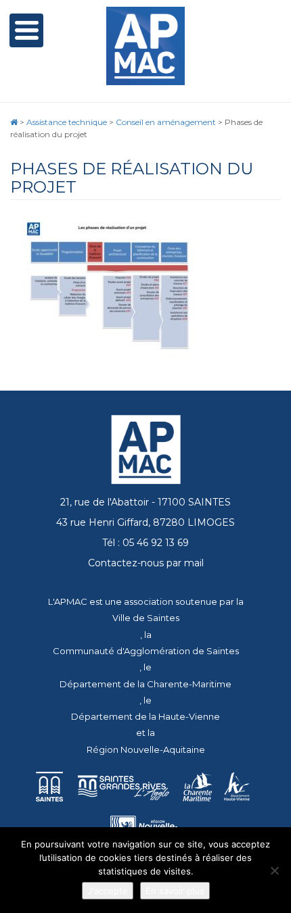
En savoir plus (175, 890)
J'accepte (107, 890)
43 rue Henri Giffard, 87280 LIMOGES (145, 522)
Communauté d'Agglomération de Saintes (146, 651)
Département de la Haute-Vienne (145, 716)
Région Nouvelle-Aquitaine (146, 749)
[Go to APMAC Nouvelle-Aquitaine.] (14, 122)
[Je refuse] (274, 870)
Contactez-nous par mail (146, 563)
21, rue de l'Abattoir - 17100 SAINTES (145, 502)
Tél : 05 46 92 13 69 (145, 543)
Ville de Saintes (145, 617)
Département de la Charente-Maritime (145, 684)
